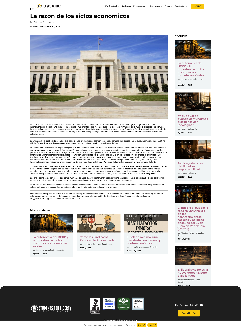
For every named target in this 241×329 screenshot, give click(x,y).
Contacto (179, 6)
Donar (198, 6)
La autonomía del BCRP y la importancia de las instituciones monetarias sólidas (50, 241)
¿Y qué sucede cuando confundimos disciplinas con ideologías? (193, 120)
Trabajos (126, 6)
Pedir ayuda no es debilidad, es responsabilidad (190, 166)
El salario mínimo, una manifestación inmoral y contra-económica (144, 240)
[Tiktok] (196, 305)
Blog (167, 6)
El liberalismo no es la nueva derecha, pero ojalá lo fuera (193, 272)
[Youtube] (201, 305)
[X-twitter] (181, 305)
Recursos (155, 6)
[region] (120, 325)
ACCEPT (152, 325)
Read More (130, 325)
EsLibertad (111, 6)
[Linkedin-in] (186, 305)
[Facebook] (176, 305)
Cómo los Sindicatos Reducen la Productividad (98, 238)
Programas (139, 6)
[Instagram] (191, 305)
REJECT (141, 325)
